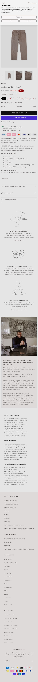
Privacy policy (32, 3)
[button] (4, 3)
